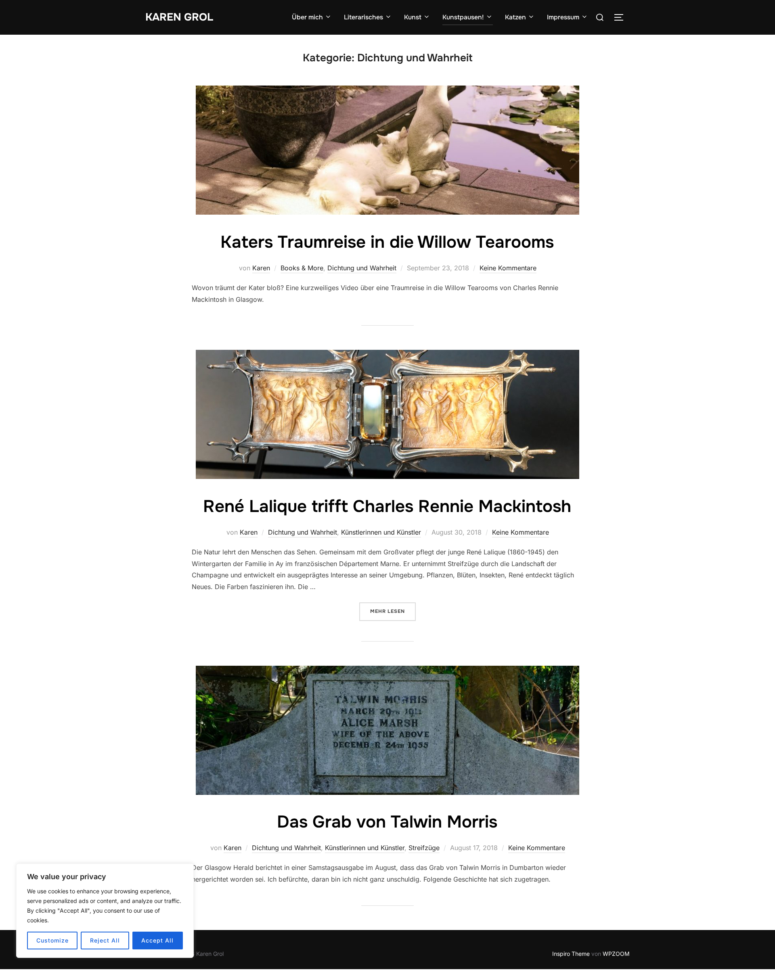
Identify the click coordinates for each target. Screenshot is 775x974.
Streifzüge (424, 848)
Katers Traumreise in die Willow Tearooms (387, 242)
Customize (52, 940)
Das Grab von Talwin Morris (387, 822)
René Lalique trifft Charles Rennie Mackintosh (387, 506)
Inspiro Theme (571, 953)
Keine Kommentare (508, 268)
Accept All (157, 940)
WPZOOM (616, 953)
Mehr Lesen (393, 611)
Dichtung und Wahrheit (361, 268)
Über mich (307, 17)
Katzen (515, 17)
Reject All (105, 940)
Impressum (563, 17)
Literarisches (363, 17)
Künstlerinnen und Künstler (381, 532)
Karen (261, 268)
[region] (105, 910)
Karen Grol (179, 17)
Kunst (412, 17)
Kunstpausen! (463, 17)
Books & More (302, 268)
